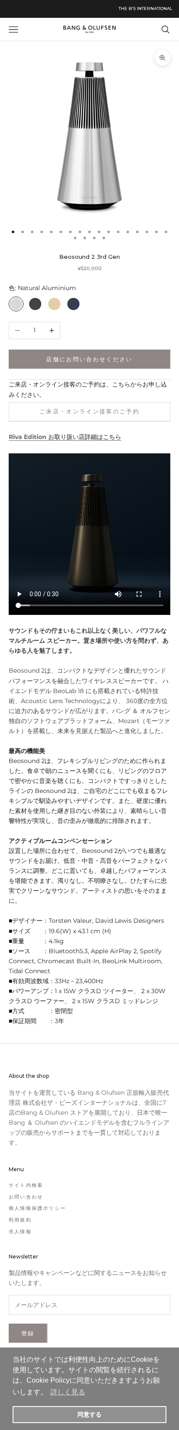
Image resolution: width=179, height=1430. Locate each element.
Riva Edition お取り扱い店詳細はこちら (65, 437)
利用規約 (20, 1220)
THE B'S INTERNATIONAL (145, 8)
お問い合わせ (26, 1197)
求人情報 (20, 1232)
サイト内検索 (26, 1185)
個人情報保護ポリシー (37, 1208)
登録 (28, 1333)
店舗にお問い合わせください (89, 359)
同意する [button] (89, 1414)
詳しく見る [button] (67, 1392)
